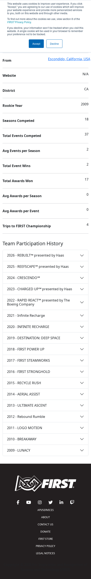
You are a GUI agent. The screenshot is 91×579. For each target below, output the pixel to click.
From (7, 60)
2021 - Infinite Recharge (26, 315)
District (9, 90)
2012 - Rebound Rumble (26, 416)
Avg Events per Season (21, 150)
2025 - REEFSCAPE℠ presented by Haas (38, 266)
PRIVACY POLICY (45, 546)
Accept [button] (36, 43)
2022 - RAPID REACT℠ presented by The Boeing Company (38, 302)
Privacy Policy (19, 22)
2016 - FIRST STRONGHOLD (28, 371)
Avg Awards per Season (22, 196)
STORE (45, 539)
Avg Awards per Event (21, 211)
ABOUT (45, 517)
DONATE (45, 531)
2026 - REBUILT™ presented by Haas (35, 255)
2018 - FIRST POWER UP (25, 349)
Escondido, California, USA (69, 59)
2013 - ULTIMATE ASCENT (27, 405)
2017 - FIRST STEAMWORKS (28, 360)
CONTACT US (45, 524)
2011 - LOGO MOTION (24, 428)
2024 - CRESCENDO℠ (23, 277)
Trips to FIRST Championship (27, 226)
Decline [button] (54, 43)
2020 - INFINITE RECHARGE (28, 326)
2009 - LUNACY (18, 450)
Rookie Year (12, 105)
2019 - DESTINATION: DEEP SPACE (33, 338)
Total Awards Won (18, 181)
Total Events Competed (22, 135)
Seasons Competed (18, 120)
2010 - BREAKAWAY (21, 439)
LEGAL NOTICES (45, 553)
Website (9, 75)
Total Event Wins (16, 165)
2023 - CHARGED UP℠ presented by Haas (39, 289)
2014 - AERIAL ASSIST (23, 394)
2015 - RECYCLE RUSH (24, 383)
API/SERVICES (45, 510)
